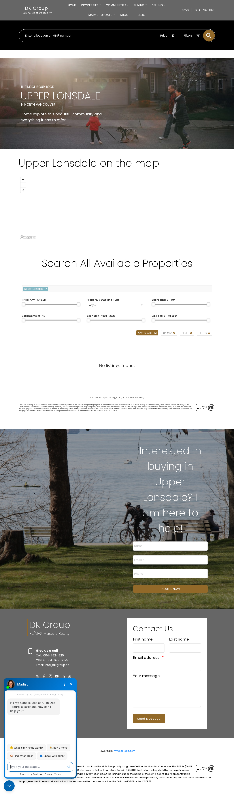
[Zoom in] (23, 179)
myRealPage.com (124, 750)
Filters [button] (203, 333)
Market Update (100, 15)
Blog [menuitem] (141, 15)
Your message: (147, 675)
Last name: (179, 639)
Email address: (147, 657)
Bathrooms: (34, 316)
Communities (116, 5)
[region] (117, 208)
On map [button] (167, 333)
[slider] (23, 304)
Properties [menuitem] (89, 5)
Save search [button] (145, 333)
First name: (143, 639)
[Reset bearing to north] (23, 190)
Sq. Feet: (165, 316)
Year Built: (101, 316)
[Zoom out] (23, 185)
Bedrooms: (163, 299)
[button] (37, 676)
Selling (157, 5)
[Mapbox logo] (28, 237)
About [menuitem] (125, 15)
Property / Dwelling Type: (103, 299)
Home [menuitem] (72, 5)
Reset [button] (185, 333)
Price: (35, 299)
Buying (139, 5)
